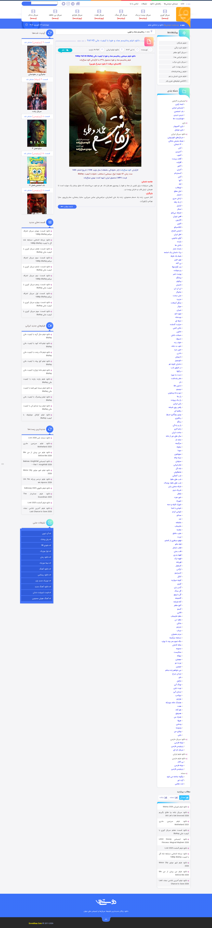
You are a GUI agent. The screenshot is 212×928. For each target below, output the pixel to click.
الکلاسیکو (177, 227)
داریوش (178, 356)
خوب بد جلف (176, 346)
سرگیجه (178, 443)
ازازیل (179, 205)
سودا (179, 450)
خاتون (179, 331)
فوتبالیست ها (178, 118)
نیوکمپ (178, 695)
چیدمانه (178, 317)
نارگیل (179, 681)
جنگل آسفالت (176, 302)
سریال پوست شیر (179, 66)
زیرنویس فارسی (177, 746)
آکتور (179, 166)
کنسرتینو (178, 572)
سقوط (179, 446)
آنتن (179, 176)
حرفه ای (178, 320)
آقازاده (179, 162)
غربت (179, 536)
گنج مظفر (177, 605)
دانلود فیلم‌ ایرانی (179, 754)
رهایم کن (177, 410)
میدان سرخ (176, 673)
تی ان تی (177, 288)
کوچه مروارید (176, 580)
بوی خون (177, 259)
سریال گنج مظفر (179, 52)
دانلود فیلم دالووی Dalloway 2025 (37, 488)
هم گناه (178, 709)
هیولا (179, 720)
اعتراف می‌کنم (176, 212)
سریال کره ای (178, 749)
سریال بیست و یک (143, 16)
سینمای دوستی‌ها (171, 3)
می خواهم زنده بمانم (173, 670)
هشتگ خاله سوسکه (173, 702)
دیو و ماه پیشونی (174, 392)
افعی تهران (177, 216)
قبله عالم (178, 544)
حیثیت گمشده (175, 324)
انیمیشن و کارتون (179, 100)
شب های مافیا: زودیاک (172, 482)
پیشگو (178, 277)
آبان (179, 148)
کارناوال (178, 565)
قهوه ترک (177, 558)
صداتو (179, 515)
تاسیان (178, 284)
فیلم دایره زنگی (180, 47)
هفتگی (183, 797)
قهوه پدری (177, 554)
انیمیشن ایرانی (177, 107)
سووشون (177, 454)
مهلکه (179, 655)
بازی (184, 122)
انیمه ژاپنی (179, 104)
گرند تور (180, 780)
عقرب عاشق (177, 533)
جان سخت (177, 295)
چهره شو (178, 313)
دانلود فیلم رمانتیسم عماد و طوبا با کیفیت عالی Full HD (113, 40)
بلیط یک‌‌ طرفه (176, 256)
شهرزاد (178, 500)
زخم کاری (177, 428)
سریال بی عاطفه (55, 16)
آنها (180, 180)
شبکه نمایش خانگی (175, 141)
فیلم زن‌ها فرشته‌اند (178, 71)
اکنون (179, 223)
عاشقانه (178, 522)
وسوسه (178, 727)
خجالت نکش (176, 335)
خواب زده (177, 342)
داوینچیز (178, 360)
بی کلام (180, 761)
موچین (178, 666)
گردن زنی (177, 587)
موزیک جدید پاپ (42, 580)
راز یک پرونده (176, 400)
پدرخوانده (177, 270)
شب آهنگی (176, 475)
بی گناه (178, 263)
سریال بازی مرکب (179, 62)
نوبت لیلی (177, 688)
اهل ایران (177, 234)
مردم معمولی (176, 634)
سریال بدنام (33, 16)
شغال (179, 493)
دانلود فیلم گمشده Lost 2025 (176, 848)
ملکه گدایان (176, 645)
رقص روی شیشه (175, 407)
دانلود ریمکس (43, 574)
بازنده (179, 241)
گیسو (179, 609)
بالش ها (178, 245)
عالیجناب (178, 526)
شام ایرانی (177, 464)
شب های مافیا (175, 479)
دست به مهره (176, 374)
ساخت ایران (176, 432)
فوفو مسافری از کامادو (173, 540)
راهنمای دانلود (155, 3)
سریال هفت (99, 16)
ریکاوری (178, 418)
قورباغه (178, 562)
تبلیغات (144, 3)
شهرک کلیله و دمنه (174, 504)
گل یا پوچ (177, 594)
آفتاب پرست (176, 158)
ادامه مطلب (68, 206)
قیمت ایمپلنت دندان (41, 592)
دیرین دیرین (178, 115)
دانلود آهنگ (44, 568)
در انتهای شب (176, 367)
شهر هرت (177, 497)
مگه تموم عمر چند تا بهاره (171, 641)
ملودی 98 (45, 545)
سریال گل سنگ (121, 16)
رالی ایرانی (177, 403)
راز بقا (179, 396)
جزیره (179, 299)
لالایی (179, 612)
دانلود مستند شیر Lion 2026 (39, 437)
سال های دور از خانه (173, 436)
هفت (179, 706)
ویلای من (177, 731)
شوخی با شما (176, 508)
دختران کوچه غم (175, 364)
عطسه (179, 529)
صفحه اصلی (183, 16)
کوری (179, 583)
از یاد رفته (177, 202)
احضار (179, 194)
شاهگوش (177, 472)
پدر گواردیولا (176, 266)
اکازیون (178, 220)
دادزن (179, 353)
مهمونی (178, 659)
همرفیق (178, 713)
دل (180, 382)
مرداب (179, 630)
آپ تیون (45, 533)
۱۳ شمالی (177, 144)
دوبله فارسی (178, 742)
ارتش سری (177, 198)
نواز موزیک (44, 551)
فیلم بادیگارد (181, 43)
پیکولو (179, 281)
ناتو (180, 677)
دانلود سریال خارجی (178, 739)
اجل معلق (177, 191)
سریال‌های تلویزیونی (175, 137)
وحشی (178, 724)
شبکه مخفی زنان (174, 486)
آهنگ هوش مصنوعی (40, 598)
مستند (183, 773)
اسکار (179, 209)
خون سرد (177, 349)
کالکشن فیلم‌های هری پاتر (176, 81)
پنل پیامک (45, 539)
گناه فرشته (177, 601)
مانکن (179, 623)
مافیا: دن (178, 619)
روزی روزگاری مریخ (173, 414)
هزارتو (179, 699)
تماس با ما (134, 3)
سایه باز (178, 439)
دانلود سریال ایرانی (178, 134)
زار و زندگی (177, 425)
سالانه (162, 797)
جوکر (179, 306)
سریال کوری (165, 16)
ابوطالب (178, 187)
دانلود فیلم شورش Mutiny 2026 (175, 806)
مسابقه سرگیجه (175, 637)
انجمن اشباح (176, 230)
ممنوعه (178, 648)
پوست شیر (177, 274)
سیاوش (178, 461)
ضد (180, 518)
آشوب (179, 155)
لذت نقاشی (179, 783)
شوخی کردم (176, 511)
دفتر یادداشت (176, 378)
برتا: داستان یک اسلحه (172, 252)
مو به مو (178, 663)
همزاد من (177, 717)
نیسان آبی (177, 691)
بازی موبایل (179, 129)
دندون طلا (177, 385)
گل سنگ (178, 590)
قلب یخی (177, 551)
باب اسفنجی (178, 111)
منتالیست (177, 652)
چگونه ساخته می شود (175, 776)
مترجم (179, 627)
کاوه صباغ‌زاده (126, 170)
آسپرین (178, 151)
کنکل (179, 576)
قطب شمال (177, 547)
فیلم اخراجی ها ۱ (179, 57)
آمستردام (177, 173)
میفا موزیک (44, 563)
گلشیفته (178, 598)
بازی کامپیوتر (178, 126)
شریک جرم (177, 490)
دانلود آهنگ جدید (42, 586)
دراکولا (179, 371)
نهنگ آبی (177, 684)
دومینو (178, 389)
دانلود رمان (44, 557)
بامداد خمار (177, 248)
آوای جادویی (176, 238)
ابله (180, 184)
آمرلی (179, 169)
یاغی (179, 735)
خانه (182, 3)
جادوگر (178, 292)
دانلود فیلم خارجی (179, 758)
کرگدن (179, 569)
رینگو (179, 421)
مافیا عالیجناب (176, 616)
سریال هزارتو (77, 16)
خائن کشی (177, 328)
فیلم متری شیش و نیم (177, 76)
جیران (179, 310)
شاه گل (178, 468)
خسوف (178, 338)
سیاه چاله (177, 457)
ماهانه (172, 797)
